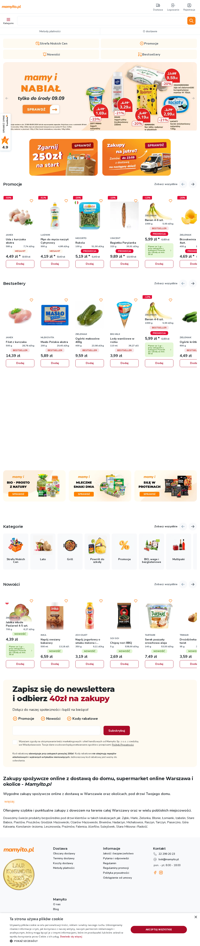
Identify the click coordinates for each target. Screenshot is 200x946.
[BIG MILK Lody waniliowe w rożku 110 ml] (124, 315)
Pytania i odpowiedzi (116, 858)
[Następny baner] (193, 98)
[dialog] (100, 929)
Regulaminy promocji (116, 868)
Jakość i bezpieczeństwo (118, 853)
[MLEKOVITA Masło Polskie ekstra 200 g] (55, 315)
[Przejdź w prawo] (193, 526)
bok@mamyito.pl (169, 859)
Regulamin (109, 863)
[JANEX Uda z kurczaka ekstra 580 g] (20, 215)
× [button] (195, 917)
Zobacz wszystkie (165, 184)
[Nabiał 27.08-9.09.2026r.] (100, 96)
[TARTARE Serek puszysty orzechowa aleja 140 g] (159, 616)
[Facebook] (155, 872)
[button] (68, 941)
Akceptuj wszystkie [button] (159, 929)
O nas (57, 904)
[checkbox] (75, 743)
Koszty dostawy (63, 863)
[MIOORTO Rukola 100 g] (89, 215)
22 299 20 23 (167, 854)
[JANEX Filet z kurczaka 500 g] (20, 315)
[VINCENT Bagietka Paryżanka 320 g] (124, 215)
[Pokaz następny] (193, 184)
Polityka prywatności (116, 873)
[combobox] (101, 20)
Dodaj (20, 264)
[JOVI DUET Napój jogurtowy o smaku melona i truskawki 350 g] (89, 616)
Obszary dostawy (64, 853)
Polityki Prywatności (123, 744)
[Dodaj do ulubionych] (31, 201)
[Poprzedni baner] (7, 98)
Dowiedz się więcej (71, 936)
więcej (9, 801)
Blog (56, 909)
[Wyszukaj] (191, 21)
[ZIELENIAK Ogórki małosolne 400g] (89, 315)
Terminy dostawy (63, 858)
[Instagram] (161, 872)
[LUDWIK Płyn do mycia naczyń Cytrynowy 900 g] (55, 215)
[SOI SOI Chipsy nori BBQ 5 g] (124, 616)
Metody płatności (63, 868)
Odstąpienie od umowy (117, 878)
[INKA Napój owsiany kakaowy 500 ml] (55, 616)
